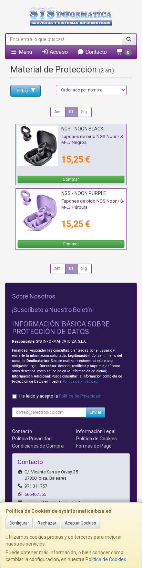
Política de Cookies (105, 559)
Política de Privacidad (80, 381)
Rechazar (47, 523)
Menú (24, 52)
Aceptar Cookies (80, 523)
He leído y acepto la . (60, 396)
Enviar (95, 412)
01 (71, 111)
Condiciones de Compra (38, 446)
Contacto (95, 52)
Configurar (19, 523)
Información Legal (95, 431)
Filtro (22, 91)
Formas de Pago (94, 446)
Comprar (71, 179)
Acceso (58, 52)
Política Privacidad (32, 438)
